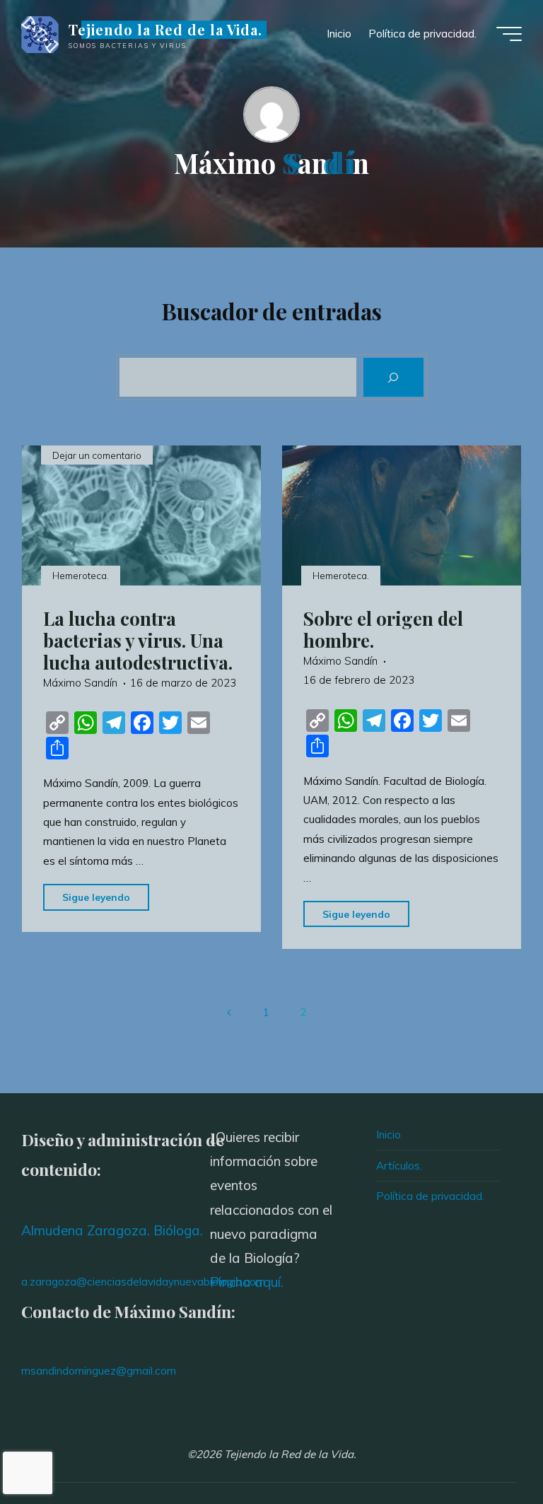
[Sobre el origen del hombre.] (401, 515)
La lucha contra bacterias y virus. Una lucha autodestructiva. (138, 639)
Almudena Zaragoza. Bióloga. (112, 1230)
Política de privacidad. (430, 1196)
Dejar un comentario (96, 455)
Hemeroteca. (80, 575)
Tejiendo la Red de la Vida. (165, 30)
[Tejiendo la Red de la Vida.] (40, 33)
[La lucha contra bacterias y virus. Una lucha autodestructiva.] (141, 515)
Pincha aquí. (247, 1281)
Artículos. (399, 1165)
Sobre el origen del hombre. (383, 628)
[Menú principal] (509, 34)
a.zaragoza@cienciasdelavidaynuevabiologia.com (143, 1281)
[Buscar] (393, 377)
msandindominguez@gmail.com (98, 1370)
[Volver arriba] (487, 1448)
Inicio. (389, 1134)
